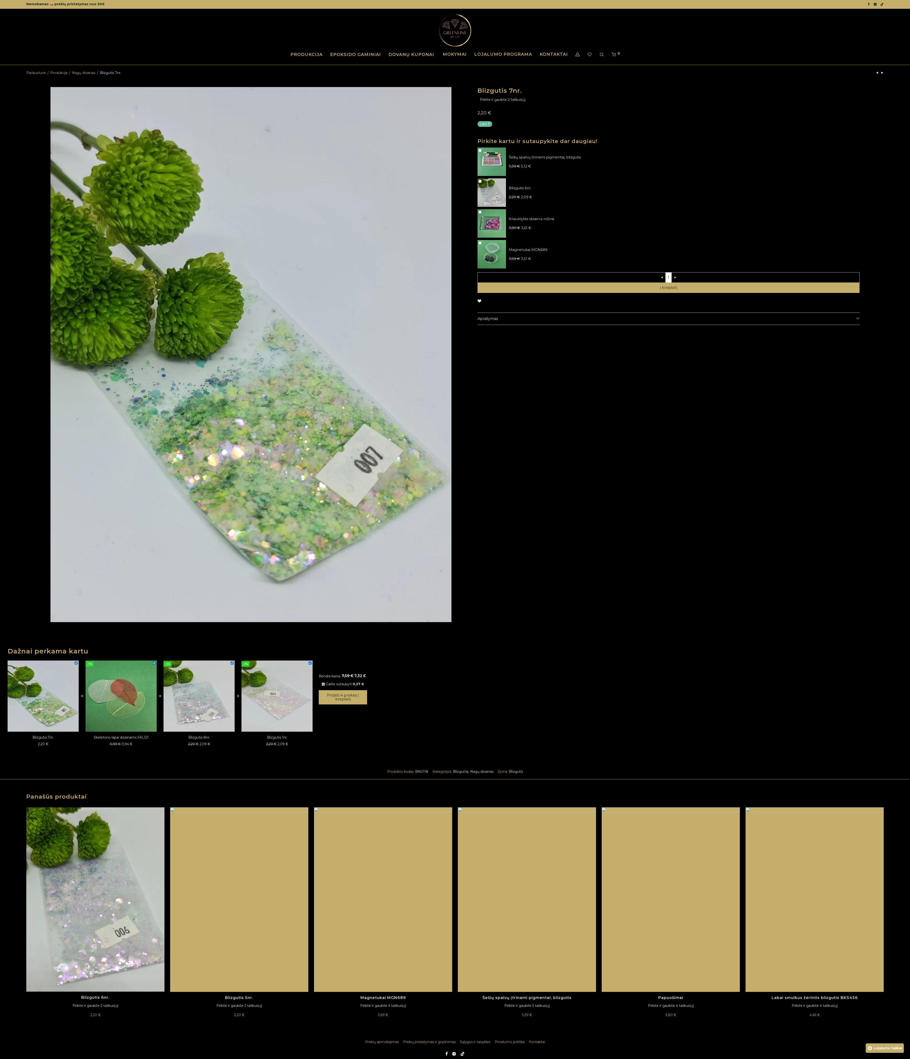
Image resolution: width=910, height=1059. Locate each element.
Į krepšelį (668, 287)
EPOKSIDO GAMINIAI (355, 54)
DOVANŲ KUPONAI (411, 54)
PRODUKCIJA (307, 54)
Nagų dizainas (83, 73)
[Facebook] (869, 4)
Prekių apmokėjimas (382, 1042)
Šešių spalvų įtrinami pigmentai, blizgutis (527, 997)
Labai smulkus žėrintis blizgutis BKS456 (815, 997)
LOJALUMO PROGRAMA (503, 54)
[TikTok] (882, 4)
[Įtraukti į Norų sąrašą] (479, 301)
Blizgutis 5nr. (239, 997)
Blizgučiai (461, 771)
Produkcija (59, 73)
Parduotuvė (36, 73)
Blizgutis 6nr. (95, 997)
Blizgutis (516, 771)
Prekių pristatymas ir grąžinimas (429, 1042)
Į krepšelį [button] (95, 1015)
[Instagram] (875, 4)
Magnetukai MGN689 (383, 997)
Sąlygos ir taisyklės (475, 1042)
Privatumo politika (510, 1042)
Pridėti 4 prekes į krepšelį (343, 697)
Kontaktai (537, 1042)
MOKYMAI (455, 54)
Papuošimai (670, 997)
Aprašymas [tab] (488, 318)
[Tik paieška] (602, 54)
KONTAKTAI (554, 54)
